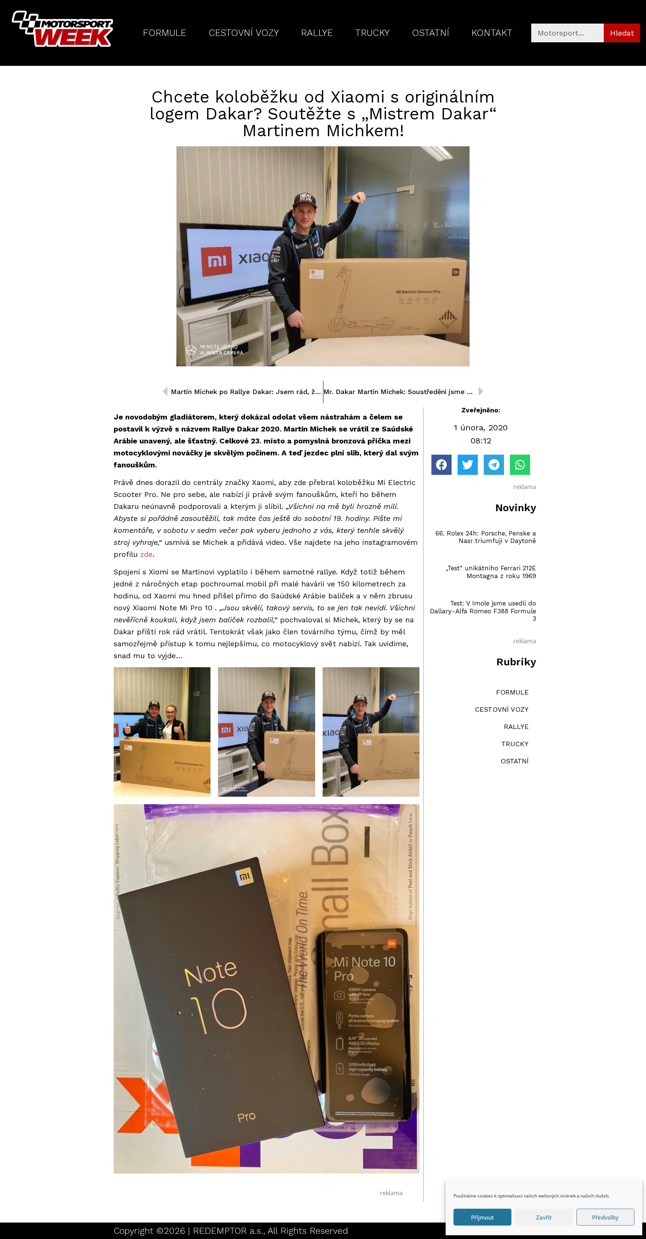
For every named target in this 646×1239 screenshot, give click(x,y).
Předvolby (605, 1217)
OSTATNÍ (430, 32)
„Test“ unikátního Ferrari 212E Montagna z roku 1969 (491, 571)
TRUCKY (372, 32)
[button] (441, 465)
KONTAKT (492, 32)
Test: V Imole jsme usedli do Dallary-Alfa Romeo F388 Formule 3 (483, 610)
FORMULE (164, 32)
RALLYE (317, 32)
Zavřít (544, 1217)
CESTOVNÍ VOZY (244, 32)
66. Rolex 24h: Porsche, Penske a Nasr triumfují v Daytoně (486, 537)
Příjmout (482, 1217)
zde (146, 554)
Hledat (622, 32)
